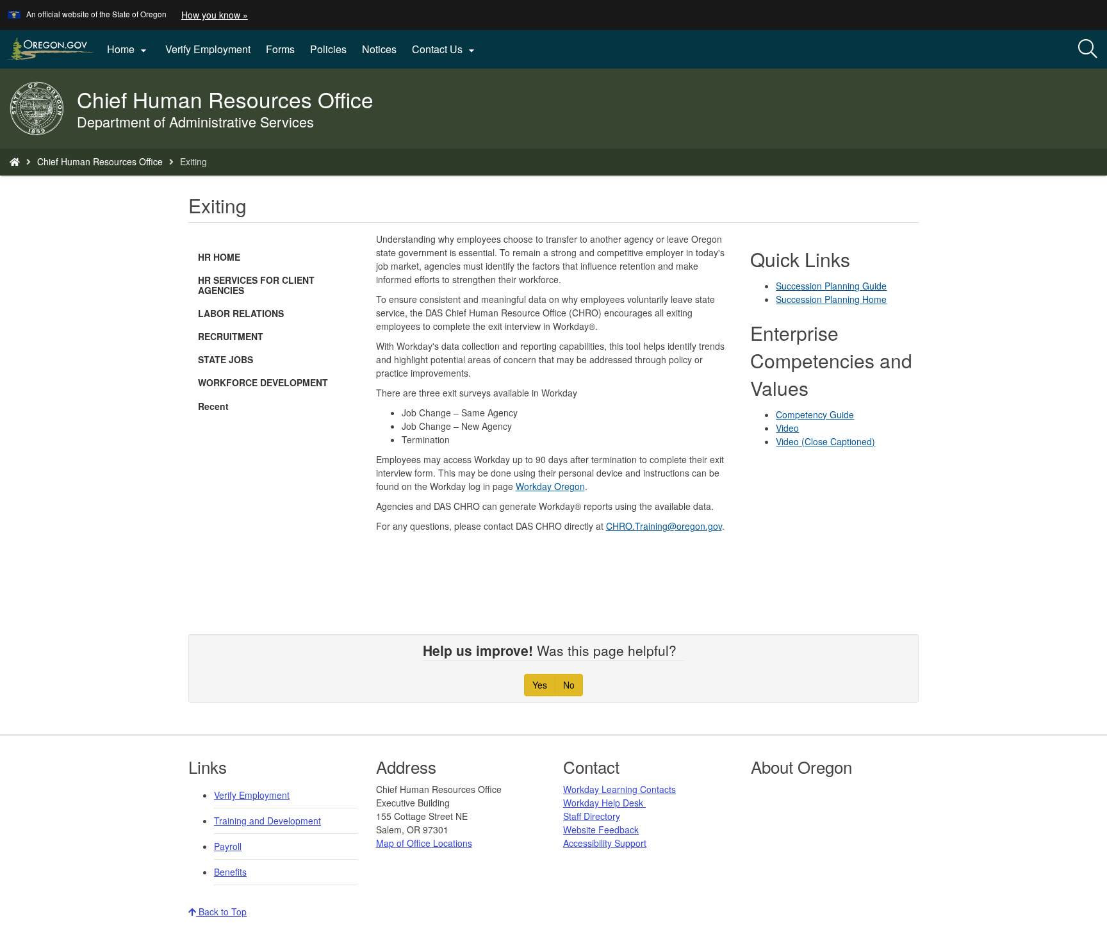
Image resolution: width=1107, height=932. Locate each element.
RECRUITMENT (230, 336)
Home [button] (128, 49)
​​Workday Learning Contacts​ (619, 789)
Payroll (228, 846)
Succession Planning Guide (831, 285)
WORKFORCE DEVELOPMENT (263, 382)
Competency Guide (815, 414)
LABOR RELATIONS (241, 313)
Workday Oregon (550, 486)
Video (787, 427)
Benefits (230, 871)
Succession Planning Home (831, 299)
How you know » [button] (214, 14)
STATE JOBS (225, 359)
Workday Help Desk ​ (604, 802)
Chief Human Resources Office (100, 161)
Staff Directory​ (591, 816)
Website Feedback (601, 829)
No (569, 684)
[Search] (1088, 49)
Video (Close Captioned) (825, 441)
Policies (328, 49)
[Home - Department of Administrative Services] (15, 161)
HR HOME (219, 256)
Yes (539, 684)
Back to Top (221, 911)
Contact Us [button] (445, 49)
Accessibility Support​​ (604, 843)
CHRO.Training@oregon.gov (664, 525)
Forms (280, 49)
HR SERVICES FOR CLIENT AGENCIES (256, 285)
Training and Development (267, 820)
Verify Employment (207, 49)
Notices (379, 49)
